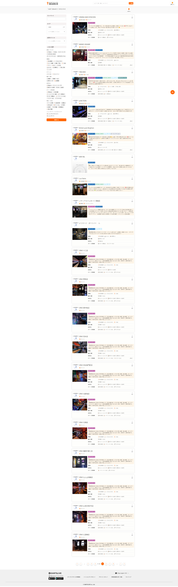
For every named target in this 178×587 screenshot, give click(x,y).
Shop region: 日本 (122, 573)
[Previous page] (80, 563)
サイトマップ (128, 577)
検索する (56, 120)
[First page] (77, 563)
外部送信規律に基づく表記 (116, 577)
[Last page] (124, 563)
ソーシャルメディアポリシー (89, 577)
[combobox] (110, 3)
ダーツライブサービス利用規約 (74, 577)
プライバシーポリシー (103, 577)
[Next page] (120, 563)
